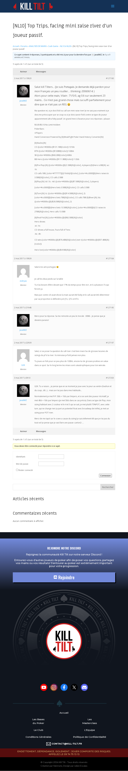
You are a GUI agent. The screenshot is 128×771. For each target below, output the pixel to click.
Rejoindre (65, 577)
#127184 (110, 258)
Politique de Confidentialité (89, 736)
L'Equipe (89, 730)
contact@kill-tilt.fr (67, 743)
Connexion (105, 475)
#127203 (110, 377)
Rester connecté (26, 470)
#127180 (110, 78)
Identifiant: (20, 456)
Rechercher (107, 487)
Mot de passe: (22, 464)
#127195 (110, 307)
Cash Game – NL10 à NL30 (59, 46)
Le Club (38, 730)
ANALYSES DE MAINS (38, 46)
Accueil (16, 46)
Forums (24, 46)
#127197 (110, 342)
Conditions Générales (38, 736)
